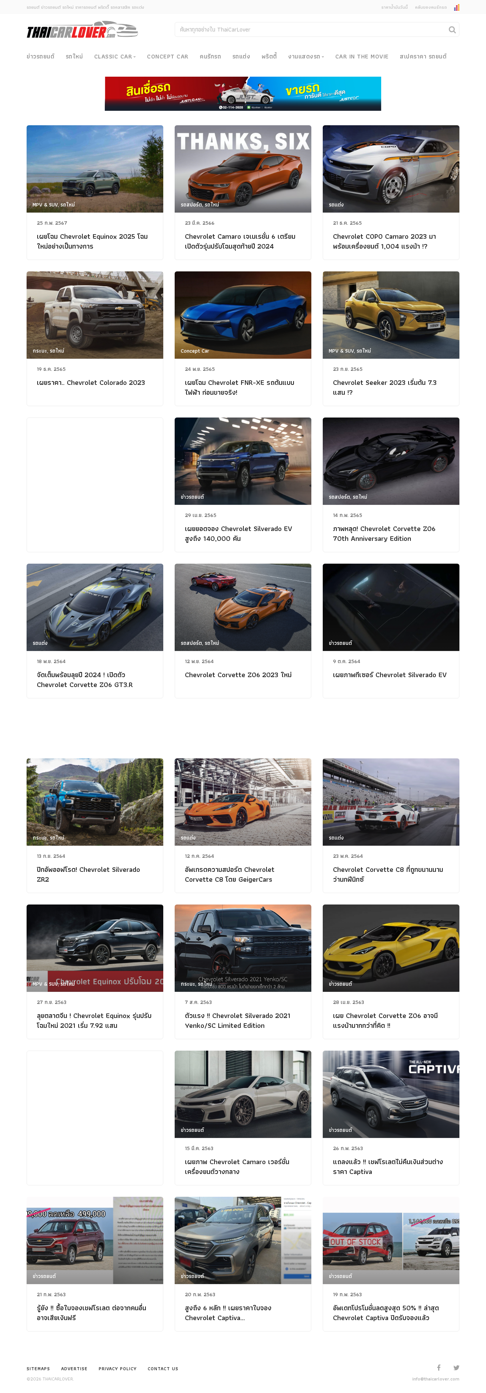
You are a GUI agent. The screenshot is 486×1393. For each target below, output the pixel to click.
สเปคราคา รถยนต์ (423, 56)
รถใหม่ (74, 56)
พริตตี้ (269, 56)
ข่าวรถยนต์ (40, 56)
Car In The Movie (362, 56)
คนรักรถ (210, 56)
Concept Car (168, 56)
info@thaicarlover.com (435, 1378)
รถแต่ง (241, 56)
